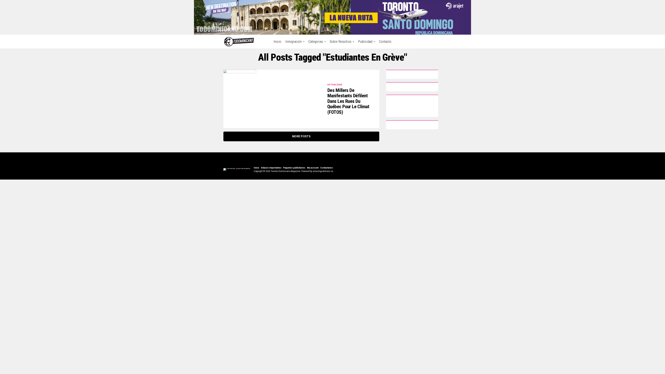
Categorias (315, 41)
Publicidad (365, 41)
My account (312, 168)
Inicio (277, 41)
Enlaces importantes (271, 168)
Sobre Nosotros (340, 41)
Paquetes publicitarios (294, 168)
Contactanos (326, 168)
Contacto (385, 41)
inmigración (293, 41)
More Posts (301, 136)
